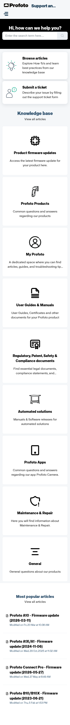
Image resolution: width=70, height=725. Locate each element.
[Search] (62, 36)
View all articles (35, 119)
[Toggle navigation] (6, 13)
